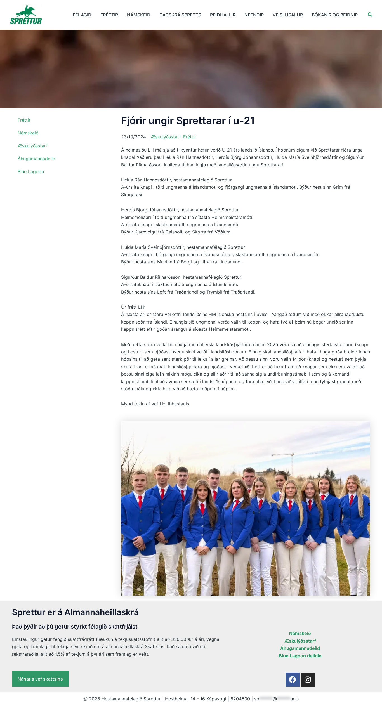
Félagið (82, 15)
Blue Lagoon (31, 171)
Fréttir (109, 15)
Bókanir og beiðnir (335, 15)
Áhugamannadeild (36, 158)
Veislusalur (288, 15)
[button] (370, 14)
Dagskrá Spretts (180, 15)
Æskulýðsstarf (33, 145)
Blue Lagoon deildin (300, 655)
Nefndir (254, 15)
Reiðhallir (222, 15)
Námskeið (138, 15)
